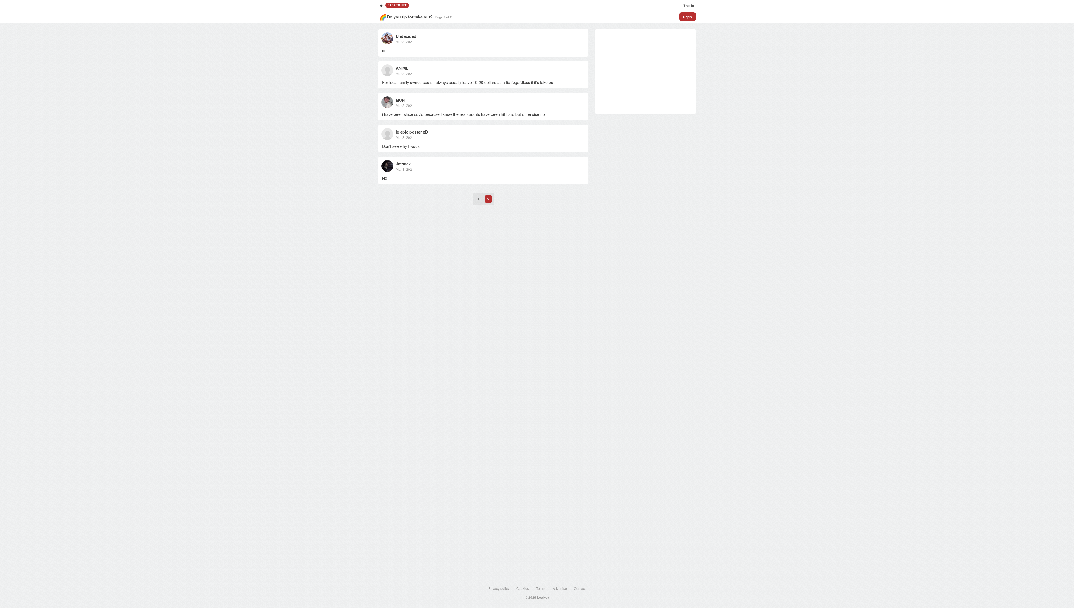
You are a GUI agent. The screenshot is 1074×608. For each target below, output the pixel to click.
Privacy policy (498, 588)
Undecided (406, 36)
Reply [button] (687, 16)
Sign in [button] (688, 5)
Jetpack (403, 164)
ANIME (402, 68)
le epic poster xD (412, 132)
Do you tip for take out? (410, 17)
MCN (400, 100)
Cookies (522, 588)
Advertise (560, 588)
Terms (540, 588)
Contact (580, 588)
